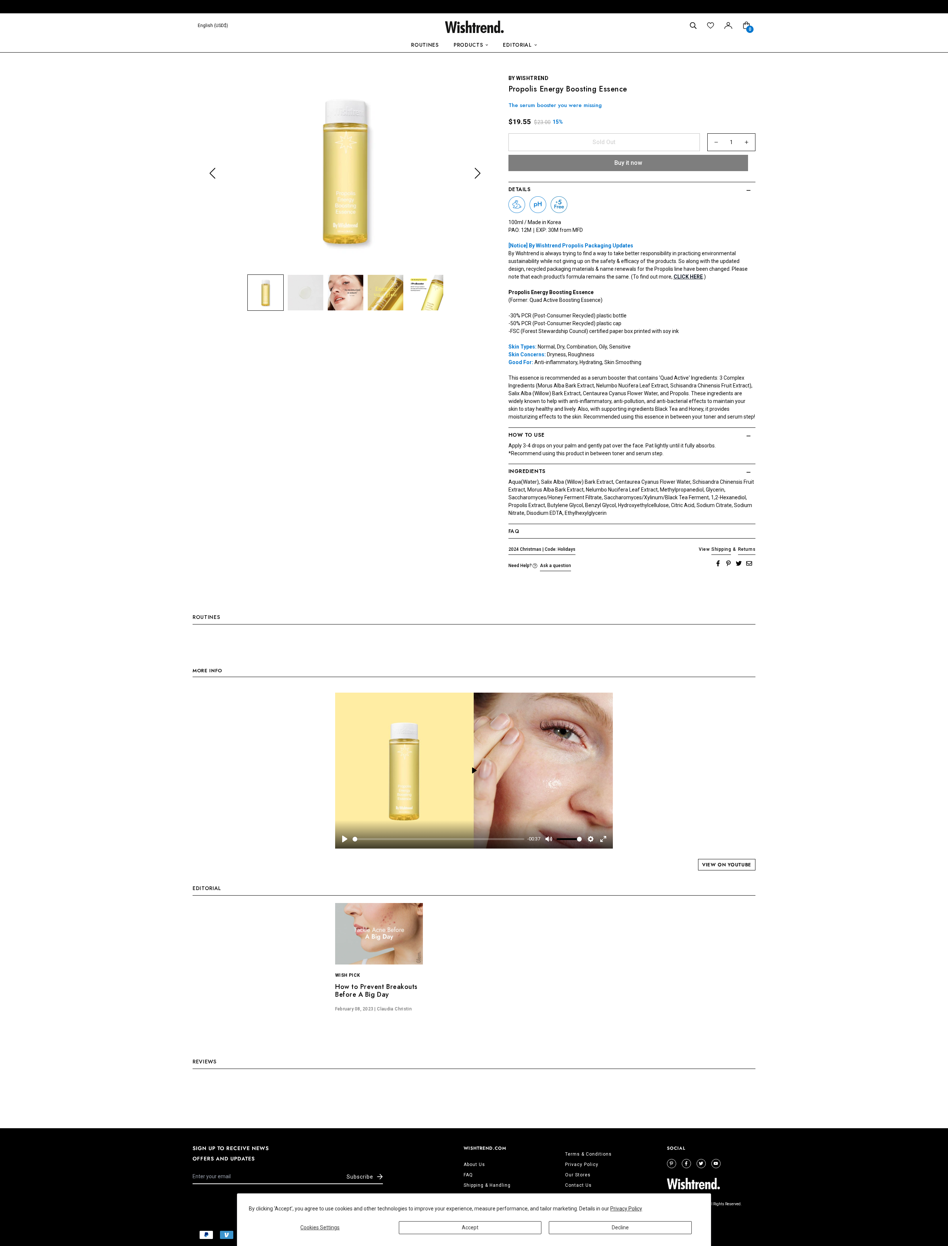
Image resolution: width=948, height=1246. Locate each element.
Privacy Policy (626, 1209)
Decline (620, 1227)
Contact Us (578, 1185)
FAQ (468, 1174)
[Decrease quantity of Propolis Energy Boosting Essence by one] (716, 142)
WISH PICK (347, 975)
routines (425, 45)
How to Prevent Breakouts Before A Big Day (376, 991)
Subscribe (360, 1177)
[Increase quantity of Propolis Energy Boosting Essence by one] (746, 142)
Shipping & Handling (487, 1185)
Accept (470, 1227)
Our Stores (578, 1174)
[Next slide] (477, 173)
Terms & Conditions (588, 1154)
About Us (474, 1164)
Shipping (721, 549)
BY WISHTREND (528, 78)
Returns (746, 549)
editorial (517, 45)
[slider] (438, 839)
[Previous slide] (212, 173)
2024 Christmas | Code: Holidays (541, 549)
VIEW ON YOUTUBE (726, 864)
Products (468, 45)
